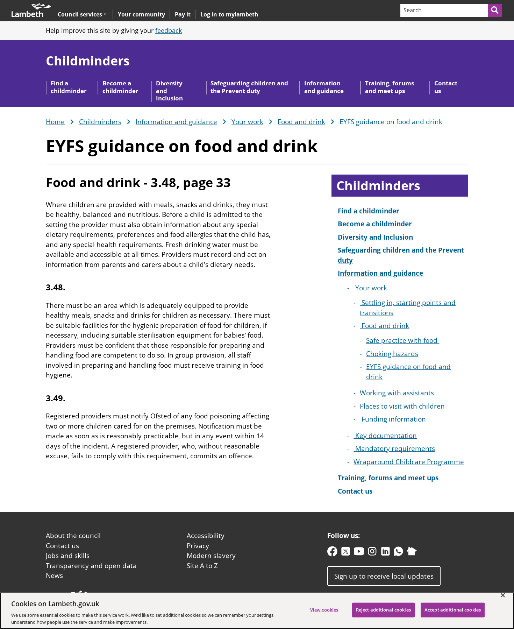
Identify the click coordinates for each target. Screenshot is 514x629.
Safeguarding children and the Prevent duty (249, 86)
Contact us (445, 86)
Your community (141, 14)
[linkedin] (385, 553)
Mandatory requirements (394, 448)
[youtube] (359, 553)
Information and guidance (324, 86)
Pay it (183, 14)
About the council (73, 535)
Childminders (88, 60)
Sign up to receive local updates (384, 575)
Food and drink (301, 122)
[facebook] (332, 553)
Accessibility (205, 535)
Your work (247, 122)
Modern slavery (211, 555)
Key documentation (385, 435)
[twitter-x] (346, 553)
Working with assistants (397, 392)
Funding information (393, 419)
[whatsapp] (398, 553)
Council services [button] (80, 14)
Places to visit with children (402, 406)
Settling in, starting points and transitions (408, 307)
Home (55, 122)
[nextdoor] (412, 553)
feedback (168, 30)
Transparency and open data (91, 565)
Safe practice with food (402, 340)
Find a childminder (69, 86)
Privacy (198, 545)
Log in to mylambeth (229, 14)
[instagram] (372, 553)
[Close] (503, 595)
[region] (257, 611)
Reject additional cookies (383, 610)
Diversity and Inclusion (169, 90)
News (54, 575)
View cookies (324, 610)
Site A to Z (202, 565)
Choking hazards (392, 353)
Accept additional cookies (452, 610)
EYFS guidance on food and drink (408, 371)
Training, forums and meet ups (389, 86)
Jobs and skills (68, 555)
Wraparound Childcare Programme (409, 461)
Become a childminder (120, 86)
